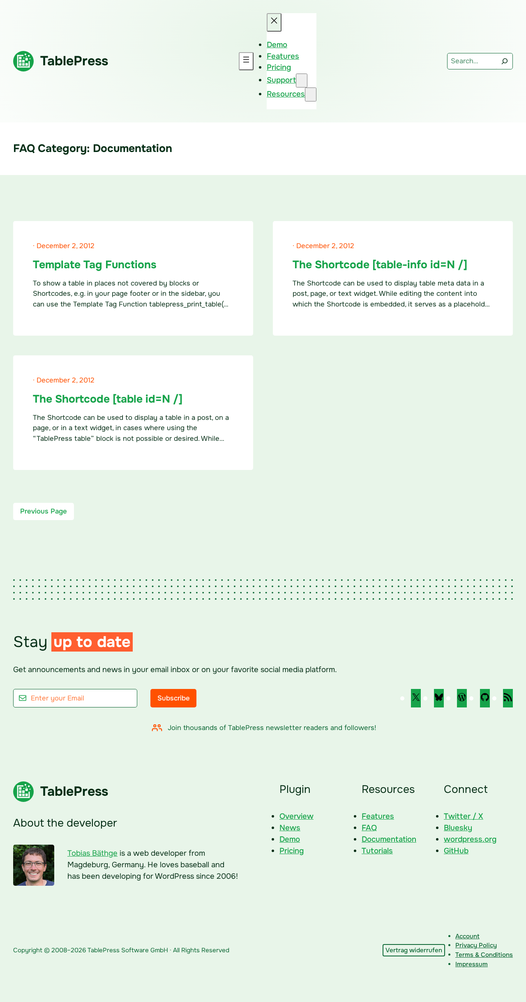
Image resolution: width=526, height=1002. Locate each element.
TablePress (74, 61)
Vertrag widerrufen (413, 950)
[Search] (504, 61)
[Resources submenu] (310, 94)
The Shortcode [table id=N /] (107, 399)
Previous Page (43, 511)
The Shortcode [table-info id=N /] (380, 265)
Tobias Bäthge (92, 853)
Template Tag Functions (95, 265)
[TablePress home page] (23, 61)
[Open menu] (246, 61)
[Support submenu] (301, 81)
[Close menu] (274, 22)
